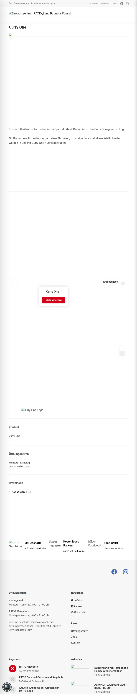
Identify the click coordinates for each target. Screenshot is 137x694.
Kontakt (75, 642)
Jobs (74, 636)
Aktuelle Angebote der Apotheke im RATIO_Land (39, 689)
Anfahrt (77, 600)
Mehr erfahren (54, 300)
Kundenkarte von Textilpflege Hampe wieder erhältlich (111, 669)
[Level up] (123, 280)
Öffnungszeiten (79, 631)
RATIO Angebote (28, 666)
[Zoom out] (122, 353)
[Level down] (123, 283)
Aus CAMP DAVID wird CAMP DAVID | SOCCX (110, 686)
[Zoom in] (122, 348)
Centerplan (80, 612)
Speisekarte (21, 491)
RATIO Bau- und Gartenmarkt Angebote (41, 677)
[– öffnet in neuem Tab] (114, 572)
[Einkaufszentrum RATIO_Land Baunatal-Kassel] (40, 15)
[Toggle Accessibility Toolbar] (7, 687)
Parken (77, 606)
